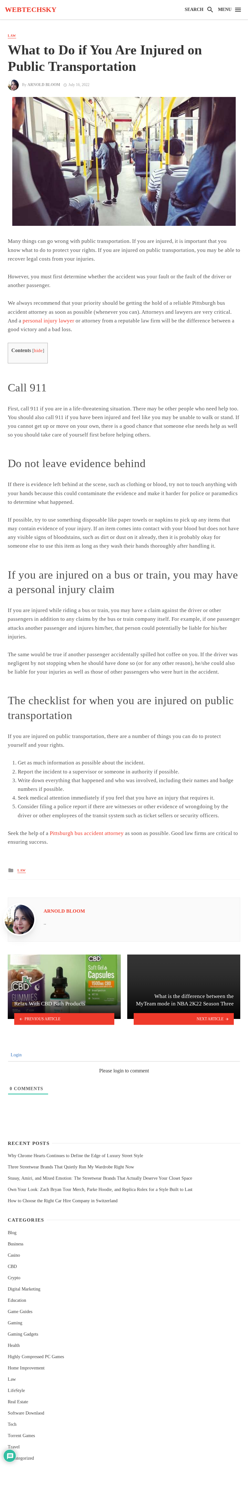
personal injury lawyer (48, 321)
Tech (12, 1424)
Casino (14, 1255)
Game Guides (20, 1311)
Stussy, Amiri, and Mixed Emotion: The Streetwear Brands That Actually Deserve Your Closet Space (100, 1178)
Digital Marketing (24, 1289)
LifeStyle (16, 1390)
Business (15, 1244)
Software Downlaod (26, 1413)
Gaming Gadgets (23, 1334)
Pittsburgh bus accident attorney (87, 833)
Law (12, 35)
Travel (14, 1447)
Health (14, 1345)
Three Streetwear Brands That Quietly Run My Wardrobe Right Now (71, 1167)
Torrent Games (21, 1435)
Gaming (15, 1322)
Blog (12, 1232)
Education (17, 1300)
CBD (12, 1266)
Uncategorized (21, 1458)
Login (15, 1054)
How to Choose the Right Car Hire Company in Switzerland (63, 1200)
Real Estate (18, 1401)
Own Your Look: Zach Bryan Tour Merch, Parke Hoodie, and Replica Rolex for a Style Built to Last (100, 1189)
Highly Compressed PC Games (36, 1356)
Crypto (14, 1277)
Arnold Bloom (43, 84)
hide (38, 350)
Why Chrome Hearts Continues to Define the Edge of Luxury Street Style (75, 1155)
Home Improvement (26, 1368)
